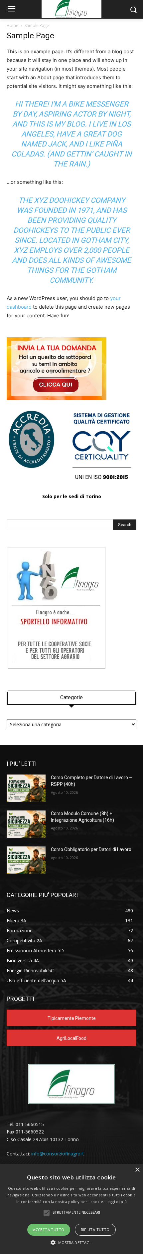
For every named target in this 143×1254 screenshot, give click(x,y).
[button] (72, 1242)
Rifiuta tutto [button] (95, 1229)
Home (12, 25)
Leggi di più (116, 1201)
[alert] (71, 1209)
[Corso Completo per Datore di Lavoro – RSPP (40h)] (26, 788)
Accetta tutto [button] (48, 1229)
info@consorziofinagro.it (57, 1153)
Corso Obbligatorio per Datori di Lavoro (91, 849)
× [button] (137, 1169)
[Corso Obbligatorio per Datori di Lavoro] (26, 860)
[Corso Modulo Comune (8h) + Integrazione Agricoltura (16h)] (26, 824)
